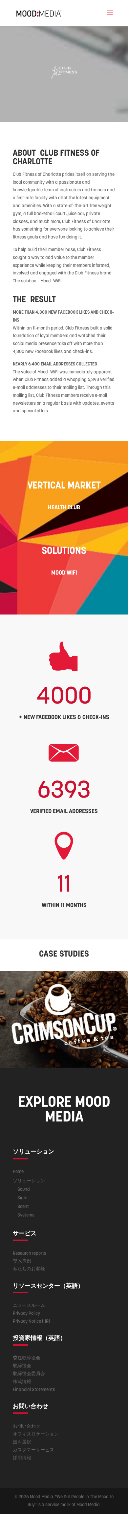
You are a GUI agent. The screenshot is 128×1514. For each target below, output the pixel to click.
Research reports (29, 1253)
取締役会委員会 (29, 1373)
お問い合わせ (26, 1426)
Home (18, 1171)
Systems (25, 1215)
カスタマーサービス (33, 1450)
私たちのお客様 (29, 1269)
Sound (23, 1189)
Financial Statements (34, 1389)
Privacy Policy (26, 1313)
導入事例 (22, 1261)
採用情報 (22, 1458)
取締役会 (22, 1366)
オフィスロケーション (36, 1434)
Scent (23, 1206)
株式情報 (22, 1381)
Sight (22, 1198)
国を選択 (22, 1442)
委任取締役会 (26, 1358)
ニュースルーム (29, 1305)
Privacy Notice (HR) (31, 1321)
